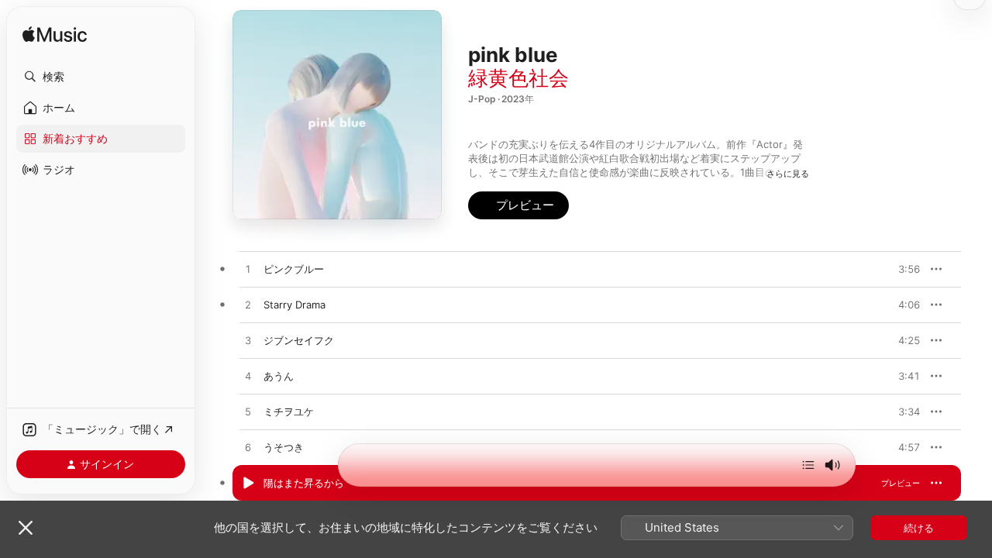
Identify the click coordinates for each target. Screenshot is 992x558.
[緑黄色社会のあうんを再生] (248, 377)
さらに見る (787, 173)
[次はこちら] (808, 465)
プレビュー (900, 269)
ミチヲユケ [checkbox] (289, 411)
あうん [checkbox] (279, 376)
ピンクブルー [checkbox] (294, 269)
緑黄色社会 (518, 78)
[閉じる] (26, 528)
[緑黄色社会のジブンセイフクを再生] (248, 341)
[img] (54, 35)
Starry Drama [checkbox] (295, 304)
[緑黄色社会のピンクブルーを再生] (248, 270)
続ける (919, 528)
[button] (100, 77)
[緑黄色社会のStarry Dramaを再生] (248, 305)
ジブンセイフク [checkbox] (299, 340)
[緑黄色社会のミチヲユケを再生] (248, 412)
